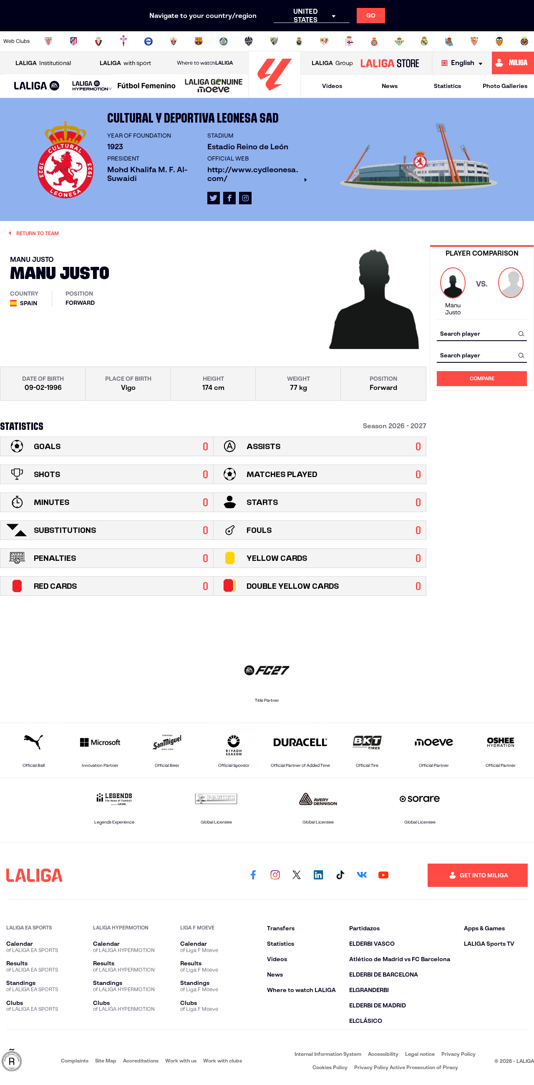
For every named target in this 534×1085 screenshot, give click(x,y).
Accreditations (141, 1060)
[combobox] (482, 333)
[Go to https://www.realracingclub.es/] (299, 41)
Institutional (43, 63)
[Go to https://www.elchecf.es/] (173, 41)
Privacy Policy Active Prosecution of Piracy (406, 1067)
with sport (125, 63)
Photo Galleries (505, 86)
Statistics (447, 86)
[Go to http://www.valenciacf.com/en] (499, 41)
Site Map (105, 1060)
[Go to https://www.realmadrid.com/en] (424, 41)
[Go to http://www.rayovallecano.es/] (324, 41)
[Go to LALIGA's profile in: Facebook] (253, 875)
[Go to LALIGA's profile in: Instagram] (245, 198)
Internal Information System (328, 1054)
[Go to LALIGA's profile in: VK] (361, 875)
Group (332, 63)
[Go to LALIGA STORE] (389, 63)
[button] (37, 86)
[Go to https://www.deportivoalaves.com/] (148, 41)
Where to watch (205, 62)
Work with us (180, 1060)
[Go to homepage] (274, 94)
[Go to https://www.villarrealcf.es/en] (524, 41)
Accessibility (383, 1054)
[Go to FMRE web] (12, 1060)
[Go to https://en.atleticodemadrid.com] (73, 41)
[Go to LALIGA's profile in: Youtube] (383, 875)
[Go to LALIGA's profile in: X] (213, 198)
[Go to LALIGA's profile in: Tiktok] (340, 875)
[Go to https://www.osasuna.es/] (98, 41)
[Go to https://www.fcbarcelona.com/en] (198, 41)
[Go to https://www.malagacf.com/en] (274, 41)
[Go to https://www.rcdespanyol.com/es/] (374, 41)
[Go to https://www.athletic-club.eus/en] (48, 41)
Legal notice (420, 1054)
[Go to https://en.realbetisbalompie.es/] (399, 41)
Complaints (74, 1060)
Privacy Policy (458, 1054)
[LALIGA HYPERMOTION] (92, 86)
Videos (332, 86)
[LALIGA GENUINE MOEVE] (213, 86)
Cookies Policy (330, 1067)
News (390, 86)
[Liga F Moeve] (146, 86)
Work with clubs (222, 1060)
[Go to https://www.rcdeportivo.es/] (349, 41)
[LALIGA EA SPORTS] (37, 86)
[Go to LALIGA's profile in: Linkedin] (318, 875)
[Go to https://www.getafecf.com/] (223, 41)
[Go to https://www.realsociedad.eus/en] (449, 41)
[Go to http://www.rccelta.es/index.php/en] (123, 41)
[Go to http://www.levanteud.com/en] (248, 41)
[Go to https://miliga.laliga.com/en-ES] (513, 63)
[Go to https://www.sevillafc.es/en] (474, 41)
